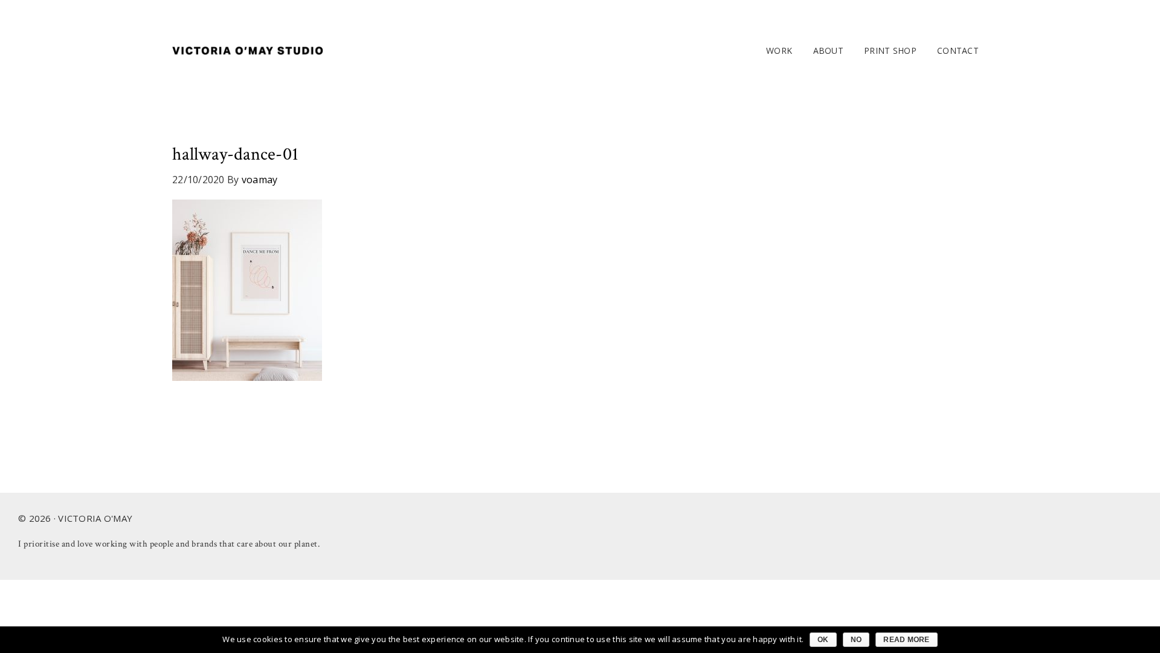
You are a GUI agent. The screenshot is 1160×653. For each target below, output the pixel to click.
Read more (906, 639)
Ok (823, 639)
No (856, 639)
